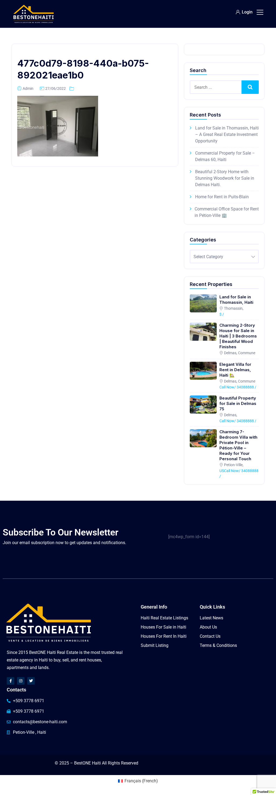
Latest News (211, 617)
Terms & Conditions (218, 645)
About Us (208, 627)
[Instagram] (21, 681)
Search (250, 87)
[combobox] (224, 256)
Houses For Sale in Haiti (163, 627)
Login (247, 12)
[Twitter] (31, 681)
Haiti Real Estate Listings (164, 617)
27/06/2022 (55, 88)
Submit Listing (154, 645)
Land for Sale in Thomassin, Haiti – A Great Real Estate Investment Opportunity (227, 134)
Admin (28, 88)
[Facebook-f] (10, 681)
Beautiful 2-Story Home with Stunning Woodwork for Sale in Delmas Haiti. (224, 178)
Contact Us (210, 636)
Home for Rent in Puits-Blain (222, 196)
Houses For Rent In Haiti (164, 636)
